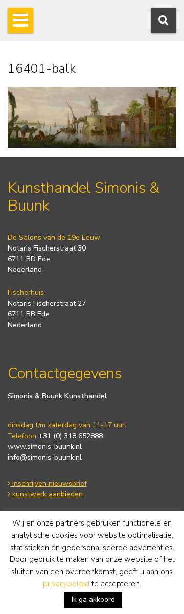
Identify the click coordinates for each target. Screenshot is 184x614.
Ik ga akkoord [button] (93, 599)
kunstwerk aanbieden (46, 494)
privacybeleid (66, 584)
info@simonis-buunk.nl (45, 457)
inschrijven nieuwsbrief (48, 483)
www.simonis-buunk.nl (45, 446)
